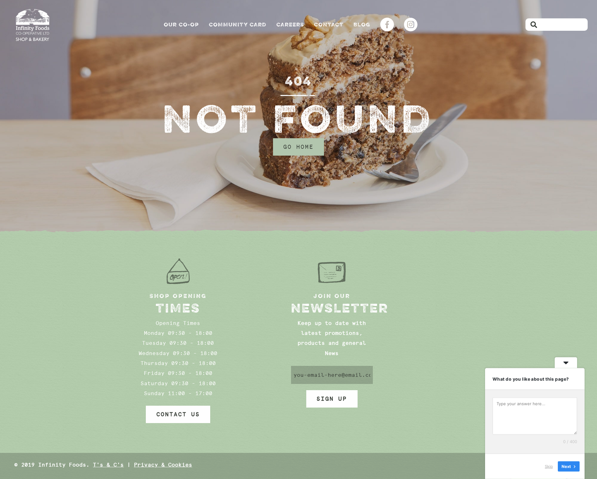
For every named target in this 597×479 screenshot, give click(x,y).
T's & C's (108, 465)
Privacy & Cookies (163, 465)
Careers (290, 24)
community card (237, 24)
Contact (329, 24)
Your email (332, 375)
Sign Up (332, 398)
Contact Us (178, 414)
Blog (362, 24)
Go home (298, 147)
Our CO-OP (181, 24)
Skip (549, 466)
